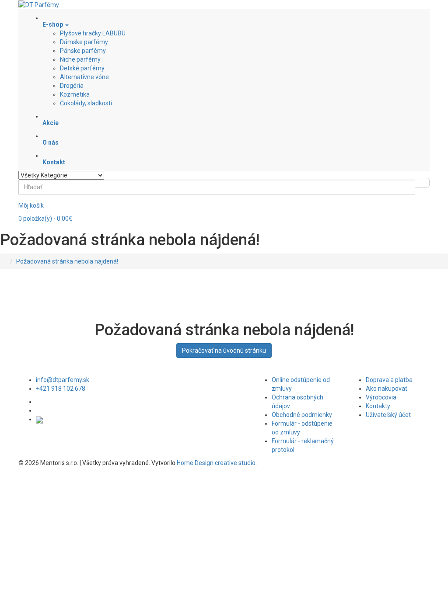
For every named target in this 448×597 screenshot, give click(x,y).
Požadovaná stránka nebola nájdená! (67, 261)
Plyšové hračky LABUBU (93, 33)
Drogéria (72, 85)
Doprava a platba (389, 379)
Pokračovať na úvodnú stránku (224, 350)
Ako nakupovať (386, 388)
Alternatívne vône (84, 76)
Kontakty (378, 406)
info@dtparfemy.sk (62, 379)
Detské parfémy (82, 68)
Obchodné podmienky (302, 414)
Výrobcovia (381, 397)
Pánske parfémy (83, 50)
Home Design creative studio (216, 462)
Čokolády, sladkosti (86, 103)
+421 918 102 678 (60, 388)
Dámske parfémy (84, 41)
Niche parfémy (80, 59)
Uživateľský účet (388, 414)
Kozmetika (75, 94)
